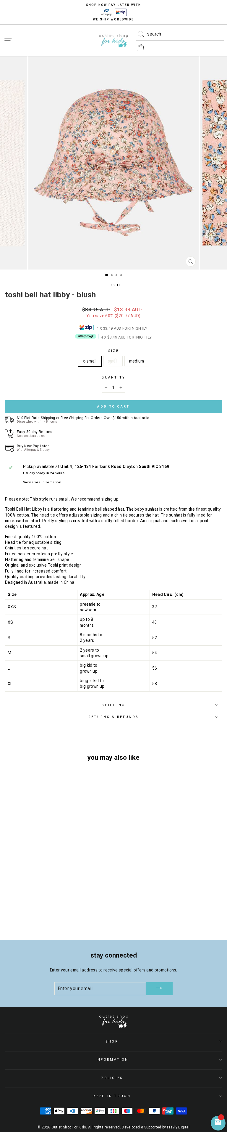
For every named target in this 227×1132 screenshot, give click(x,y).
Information (112, 1060)
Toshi (113, 285)
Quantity (113, 377)
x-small (89, 361)
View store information (42, 482)
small (113, 361)
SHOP (112, 1041)
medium (136, 361)
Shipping (113, 705)
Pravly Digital (178, 1127)
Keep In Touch (112, 1096)
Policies (112, 1078)
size (113, 351)
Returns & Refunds (113, 717)
